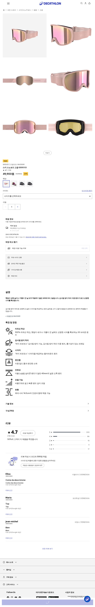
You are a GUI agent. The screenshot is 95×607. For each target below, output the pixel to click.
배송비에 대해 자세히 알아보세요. (36, 237)
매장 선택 (84, 248)
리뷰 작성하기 (28, 433)
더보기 (47, 153)
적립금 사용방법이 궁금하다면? (32, 465)
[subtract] (5, 207)
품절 (50, 602)
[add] (17, 207)
